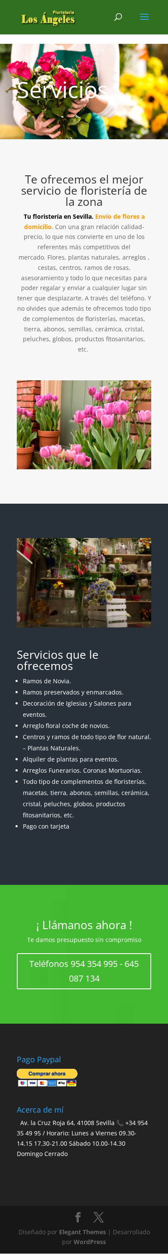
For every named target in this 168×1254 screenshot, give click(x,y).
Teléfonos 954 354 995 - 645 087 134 (84, 971)
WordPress (90, 1242)
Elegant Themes (82, 1232)
